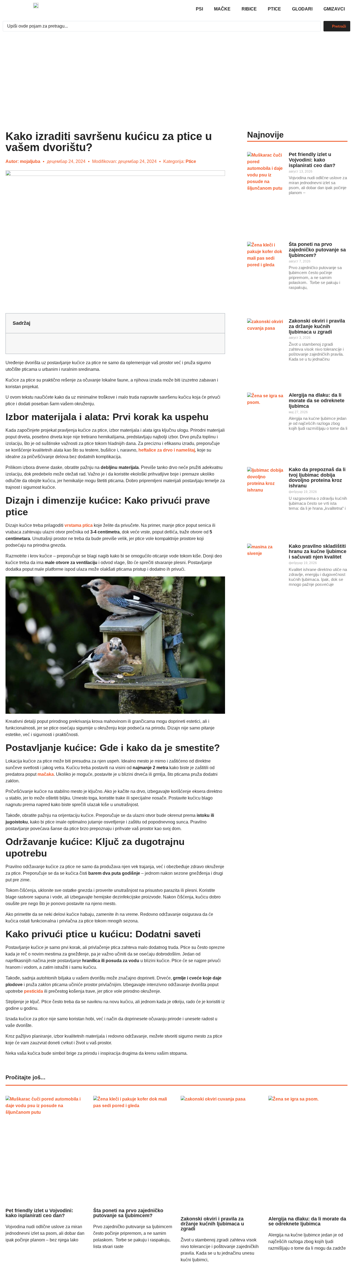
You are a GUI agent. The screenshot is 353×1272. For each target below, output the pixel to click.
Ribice (249, 9)
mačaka (46, 774)
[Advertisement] (176, 75)
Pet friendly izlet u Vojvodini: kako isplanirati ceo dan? (312, 160)
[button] (216, 323)
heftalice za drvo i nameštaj (166, 450)
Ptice (274, 9)
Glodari (302, 9)
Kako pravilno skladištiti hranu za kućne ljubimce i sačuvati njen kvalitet (317, 551)
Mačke (222, 9)
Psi (199, 9)
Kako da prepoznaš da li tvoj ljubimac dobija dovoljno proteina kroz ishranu (317, 478)
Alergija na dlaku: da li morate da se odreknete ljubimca (316, 400)
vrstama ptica (79, 525)
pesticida (33, 991)
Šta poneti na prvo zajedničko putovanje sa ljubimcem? (317, 249)
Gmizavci (334, 9)
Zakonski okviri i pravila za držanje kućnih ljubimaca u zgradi (317, 326)
